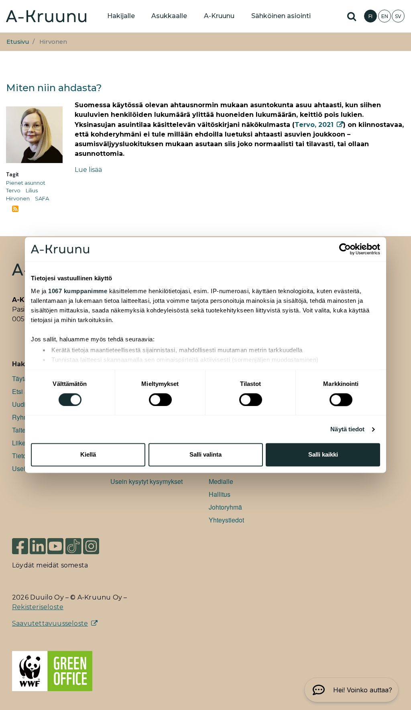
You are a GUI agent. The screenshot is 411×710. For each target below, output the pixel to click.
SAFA (42, 198)
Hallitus (219, 494)
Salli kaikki (323, 454)
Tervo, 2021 (314, 125)
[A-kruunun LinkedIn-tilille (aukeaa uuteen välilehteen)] (38, 545)
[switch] (160, 399)
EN (384, 16)
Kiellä (88, 454)
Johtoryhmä (225, 507)
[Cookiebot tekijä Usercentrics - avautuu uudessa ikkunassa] (345, 249)
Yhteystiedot (226, 519)
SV (398, 16)
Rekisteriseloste (37, 607)
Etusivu (17, 41)
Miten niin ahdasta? (54, 88)
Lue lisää (88, 169)
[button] (351, 690)
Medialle (221, 481)
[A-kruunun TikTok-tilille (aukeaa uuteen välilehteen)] (73, 545)
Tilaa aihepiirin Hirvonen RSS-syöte (15, 209)
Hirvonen (18, 198)
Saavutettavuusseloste (50, 623)
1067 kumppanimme (77, 291)
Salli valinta (205, 454)
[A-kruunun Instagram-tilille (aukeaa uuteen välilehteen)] (97, 545)
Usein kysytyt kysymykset (146, 481)
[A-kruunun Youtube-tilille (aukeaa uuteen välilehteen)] (55, 545)
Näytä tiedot (347, 429)
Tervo (13, 190)
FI (370, 16)
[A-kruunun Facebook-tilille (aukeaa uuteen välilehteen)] (20, 545)
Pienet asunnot (25, 183)
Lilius (32, 190)
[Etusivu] (46, 16)
